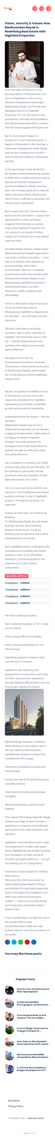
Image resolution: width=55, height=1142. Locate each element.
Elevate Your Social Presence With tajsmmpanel (33, 990)
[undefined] (11, 583)
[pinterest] (27, 942)
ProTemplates (28, 1122)
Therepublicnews (35, 1118)
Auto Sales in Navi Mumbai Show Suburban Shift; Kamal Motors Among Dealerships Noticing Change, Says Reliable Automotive (33, 1042)
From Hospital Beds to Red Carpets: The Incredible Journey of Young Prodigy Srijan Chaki (31, 1016)
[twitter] (14, 942)
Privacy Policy (15, 1106)
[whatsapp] (20, 942)
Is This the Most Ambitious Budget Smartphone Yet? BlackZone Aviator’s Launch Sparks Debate (32, 1069)
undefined (25, 583)
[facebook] (7, 942)
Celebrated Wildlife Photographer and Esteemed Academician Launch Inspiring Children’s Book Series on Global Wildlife (33, 1003)
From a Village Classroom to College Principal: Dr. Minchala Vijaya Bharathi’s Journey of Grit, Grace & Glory (32, 1029)
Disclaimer (14, 1100)
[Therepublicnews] (8, 8)
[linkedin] (33, 942)
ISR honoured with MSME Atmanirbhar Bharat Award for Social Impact (32, 1055)
